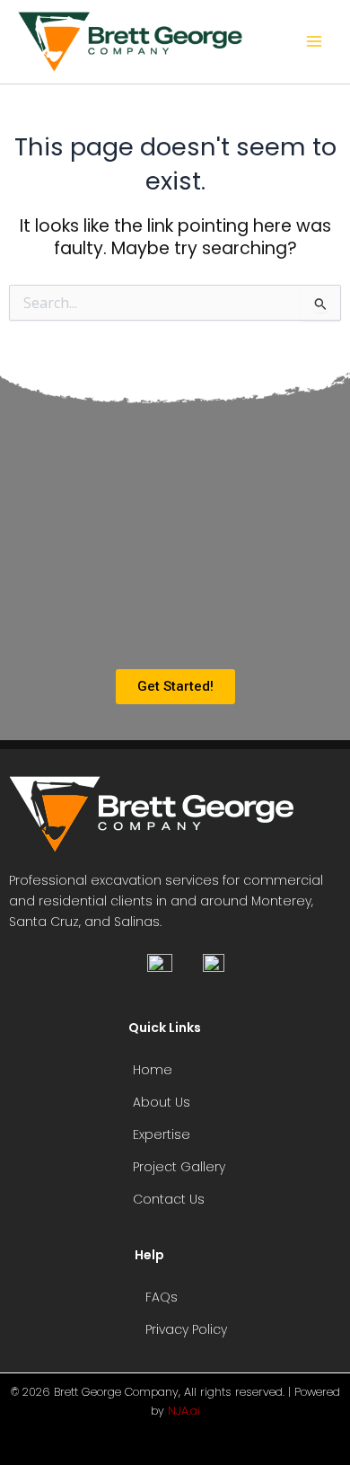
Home (152, 1070)
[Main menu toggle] (314, 41)
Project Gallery (179, 1167)
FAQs (161, 1297)
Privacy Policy (186, 1329)
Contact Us (169, 1199)
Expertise (161, 1134)
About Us (161, 1102)
